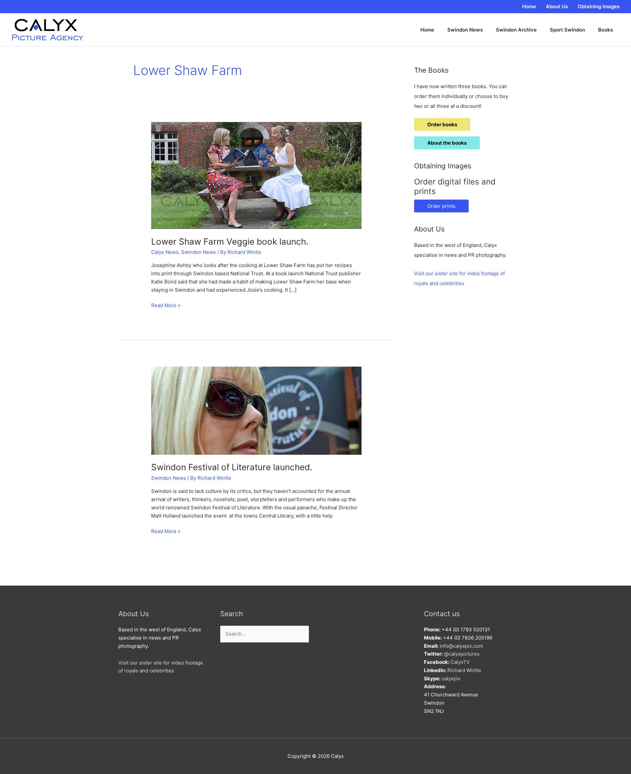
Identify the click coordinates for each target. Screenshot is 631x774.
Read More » (165, 306)
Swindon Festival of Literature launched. (231, 467)
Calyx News (164, 252)
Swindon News (198, 252)
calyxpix (451, 678)
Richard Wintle (464, 670)
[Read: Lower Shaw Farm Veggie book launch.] (256, 175)
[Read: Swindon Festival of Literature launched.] (256, 410)
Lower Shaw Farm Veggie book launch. (229, 241)
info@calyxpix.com (461, 646)
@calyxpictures (461, 654)
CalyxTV (460, 662)
